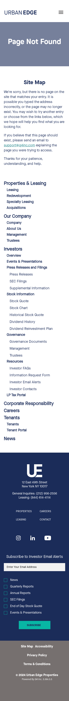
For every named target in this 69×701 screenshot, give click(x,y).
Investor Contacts (23, 389)
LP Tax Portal (16, 395)
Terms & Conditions (36, 664)
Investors (13, 249)
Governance (16, 335)
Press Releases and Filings (27, 268)
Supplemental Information (29, 288)
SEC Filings (18, 281)
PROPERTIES (24, 511)
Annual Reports (20, 593)
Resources (15, 361)
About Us (14, 229)
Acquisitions (16, 208)
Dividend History (22, 322)
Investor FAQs (20, 368)
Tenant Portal (17, 430)
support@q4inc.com (19, 145)
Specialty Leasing (20, 202)
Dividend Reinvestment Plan (31, 329)
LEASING (21, 519)
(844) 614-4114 (41, 497)
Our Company (17, 216)
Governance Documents (28, 342)
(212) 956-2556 (46, 493)
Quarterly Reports (22, 586)
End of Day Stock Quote (26, 606)
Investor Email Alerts (25, 382)
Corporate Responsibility (29, 404)
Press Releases (21, 274)
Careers (12, 411)
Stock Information (20, 294)
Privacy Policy (37, 655)
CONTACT (45, 519)
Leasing (12, 190)
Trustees (13, 241)
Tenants (12, 418)
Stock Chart (19, 308)
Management (17, 235)
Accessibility (44, 646)
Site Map (27, 646)
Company (14, 223)
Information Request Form (30, 375)
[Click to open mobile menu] (61, 12)
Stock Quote (19, 301)
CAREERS (45, 511)
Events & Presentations (24, 262)
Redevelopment (19, 196)
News (9, 439)
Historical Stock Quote (27, 315)
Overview (14, 256)
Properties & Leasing (25, 183)
